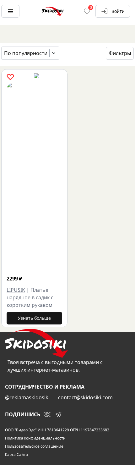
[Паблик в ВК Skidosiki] (47, 414)
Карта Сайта (16, 454)
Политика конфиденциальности (35, 438)
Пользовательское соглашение (34, 446)
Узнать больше (34, 318)
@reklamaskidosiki (27, 397)
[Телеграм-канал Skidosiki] (58, 414)
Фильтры (120, 53)
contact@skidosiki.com (85, 397)
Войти (118, 11)
